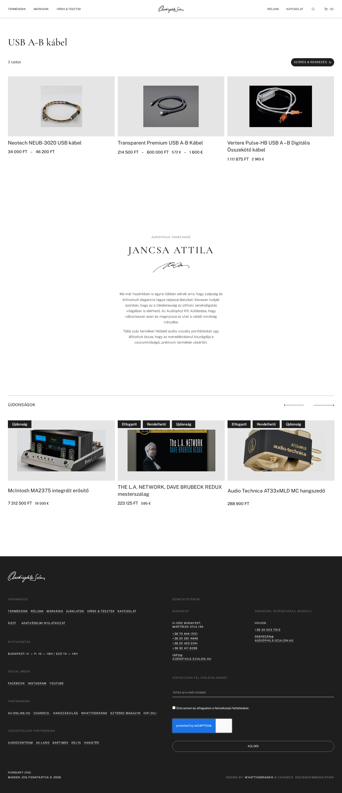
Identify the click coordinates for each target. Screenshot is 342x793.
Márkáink (55, 611)
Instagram (37, 683)
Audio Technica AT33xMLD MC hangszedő (276, 491)
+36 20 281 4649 (185, 638)
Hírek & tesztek (101, 611)
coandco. (42, 713)
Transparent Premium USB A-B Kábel (160, 143)
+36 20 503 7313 (267, 629)
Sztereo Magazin (125, 713)
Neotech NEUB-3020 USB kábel (45, 143)
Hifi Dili (150, 713)
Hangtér (91, 742)
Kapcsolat (294, 9)
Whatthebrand (94, 713)
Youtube (56, 683)
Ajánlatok (75, 611)
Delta (76, 742)
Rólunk (37, 611)
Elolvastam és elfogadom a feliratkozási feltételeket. (212, 708)
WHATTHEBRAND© (259, 777)
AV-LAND (43, 742)
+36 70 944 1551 (185, 633)
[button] (17, 9)
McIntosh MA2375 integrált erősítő (48, 490)
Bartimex (60, 742)
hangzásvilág (65, 713)
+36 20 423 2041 (185, 643)
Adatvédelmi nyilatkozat (43, 623)
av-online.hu (19, 713)
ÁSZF (12, 623)
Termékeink (18, 611)
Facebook (16, 683)
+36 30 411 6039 (184, 648)
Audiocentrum (20, 742)
